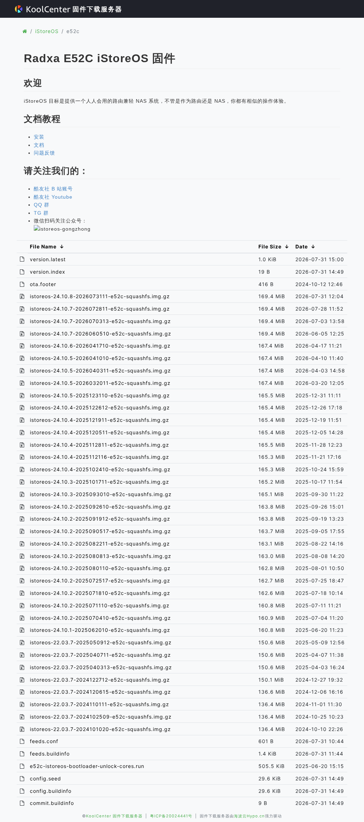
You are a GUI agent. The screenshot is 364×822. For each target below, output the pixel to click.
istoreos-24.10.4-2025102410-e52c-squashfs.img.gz (100, 469)
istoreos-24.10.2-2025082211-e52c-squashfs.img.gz (100, 544)
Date (301, 246)
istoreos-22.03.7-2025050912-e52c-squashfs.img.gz (101, 642)
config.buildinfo (50, 791)
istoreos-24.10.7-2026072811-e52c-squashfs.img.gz (100, 309)
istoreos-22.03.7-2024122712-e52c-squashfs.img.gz (100, 680)
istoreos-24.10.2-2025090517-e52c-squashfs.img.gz (100, 531)
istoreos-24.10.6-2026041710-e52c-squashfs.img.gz (100, 346)
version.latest (48, 259)
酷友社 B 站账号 (53, 189)
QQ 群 (41, 205)
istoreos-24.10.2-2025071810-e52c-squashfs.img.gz (100, 593)
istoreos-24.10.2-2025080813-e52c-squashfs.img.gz (100, 556)
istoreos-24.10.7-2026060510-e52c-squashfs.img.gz (100, 334)
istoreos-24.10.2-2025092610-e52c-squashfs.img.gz (100, 507)
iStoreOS (47, 31)
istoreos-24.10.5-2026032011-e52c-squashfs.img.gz (100, 383)
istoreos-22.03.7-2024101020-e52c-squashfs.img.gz (100, 729)
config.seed (45, 778)
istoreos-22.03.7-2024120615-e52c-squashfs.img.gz (100, 692)
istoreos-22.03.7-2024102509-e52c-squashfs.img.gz (101, 717)
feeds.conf (44, 741)
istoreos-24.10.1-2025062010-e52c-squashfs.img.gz (100, 630)
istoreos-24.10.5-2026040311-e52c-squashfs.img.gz (100, 370)
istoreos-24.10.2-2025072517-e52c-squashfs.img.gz (100, 580)
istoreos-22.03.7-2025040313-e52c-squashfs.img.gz (101, 667)
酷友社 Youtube (53, 197)
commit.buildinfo (52, 803)
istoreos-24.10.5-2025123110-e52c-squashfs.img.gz (100, 395)
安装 (39, 137)
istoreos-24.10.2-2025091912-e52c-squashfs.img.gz (100, 519)
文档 (39, 145)
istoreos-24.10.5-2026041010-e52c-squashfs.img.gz (100, 358)
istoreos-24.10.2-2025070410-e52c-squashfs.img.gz (100, 618)
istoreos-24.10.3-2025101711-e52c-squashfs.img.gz (99, 482)
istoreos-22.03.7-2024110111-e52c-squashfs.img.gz (99, 704)
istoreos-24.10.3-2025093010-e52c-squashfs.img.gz (101, 494)
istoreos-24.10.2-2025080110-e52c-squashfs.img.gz (100, 568)
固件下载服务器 (96, 9)
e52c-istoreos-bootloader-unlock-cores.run (87, 766)
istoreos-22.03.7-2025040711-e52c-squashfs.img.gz (100, 655)
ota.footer (43, 284)
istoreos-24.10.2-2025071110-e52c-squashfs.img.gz (100, 605)
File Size (270, 246)
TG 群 (41, 213)
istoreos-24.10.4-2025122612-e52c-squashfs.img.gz (100, 407)
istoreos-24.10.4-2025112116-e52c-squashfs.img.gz (99, 457)
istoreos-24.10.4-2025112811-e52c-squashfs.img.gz (99, 445)
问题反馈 (44, 153)
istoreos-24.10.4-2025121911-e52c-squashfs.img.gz (99, 420)
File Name (43, 246)
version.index (47, 272)
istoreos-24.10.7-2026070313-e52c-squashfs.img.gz (100, 321)
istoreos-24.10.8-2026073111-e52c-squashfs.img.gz (100, 296)
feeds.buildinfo (50, 754)
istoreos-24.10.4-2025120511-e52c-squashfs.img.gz (100, 432)
